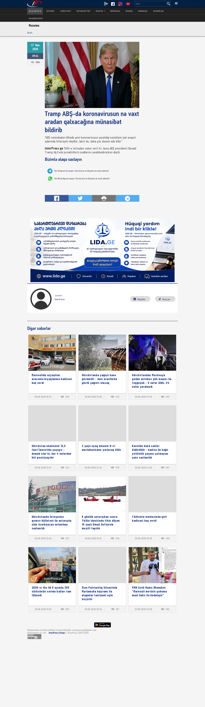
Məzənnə (34, 25)
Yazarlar (158, 11)
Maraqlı (143, 11)
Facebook (113, 4)
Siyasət (50, 11)
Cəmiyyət (65, 11)
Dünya (100, 11)
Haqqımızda (36, 18)
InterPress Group (57, 632)
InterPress (60, 299)
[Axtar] (168, 3)
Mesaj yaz (166, 299)
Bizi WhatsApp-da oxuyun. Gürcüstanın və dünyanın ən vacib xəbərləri (82, 178)
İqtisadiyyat (83, 11)
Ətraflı (29, 32)
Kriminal (115, 11)
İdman (129, 11)
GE (176, 3)
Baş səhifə (35, 11)
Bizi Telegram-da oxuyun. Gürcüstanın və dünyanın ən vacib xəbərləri (81, 171)
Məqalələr (141, 299)
